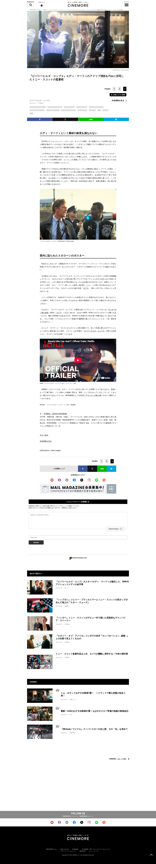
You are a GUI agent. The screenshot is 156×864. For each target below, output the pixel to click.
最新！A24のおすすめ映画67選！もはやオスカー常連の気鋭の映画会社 (95, 711)
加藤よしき (73, 699)
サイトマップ (93, 851)
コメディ (105, 110)
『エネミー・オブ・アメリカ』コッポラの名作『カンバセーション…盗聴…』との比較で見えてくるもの (92, 637)
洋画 (31, 113)
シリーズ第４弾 (95, 395)
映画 (45, 9)
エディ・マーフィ (82, 107)
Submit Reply (113, 529)
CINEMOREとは (51, 849)
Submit (36, 542)
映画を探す (30, 3)
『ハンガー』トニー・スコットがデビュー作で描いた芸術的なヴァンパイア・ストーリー (91, 619)
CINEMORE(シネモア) (35, 9)
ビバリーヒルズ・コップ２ (56, 9)
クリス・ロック (82, 110)
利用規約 (31, 506)
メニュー (126, 3)
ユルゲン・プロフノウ (52, 110)
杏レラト (67, 588)
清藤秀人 (67, 606)
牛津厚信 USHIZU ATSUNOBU (55, 414)
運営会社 (83, 851)
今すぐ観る (44, 435)
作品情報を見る (118, 100)
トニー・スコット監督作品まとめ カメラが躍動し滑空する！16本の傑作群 (92, 653)
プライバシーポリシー (68, 851)
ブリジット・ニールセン (96, 107)
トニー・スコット (69, 107)
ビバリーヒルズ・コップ (55, 107)
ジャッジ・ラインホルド (37, 110)
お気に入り (41, 4)
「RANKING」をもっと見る (117, 759)
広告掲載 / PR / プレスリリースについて (96, 849)
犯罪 (99, 110)
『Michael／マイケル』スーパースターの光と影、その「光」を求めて (94, 729)
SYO (71, 714)
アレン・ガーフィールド (69, 110)
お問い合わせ (64, 849)
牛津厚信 (40, 103)
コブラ (85, 288)
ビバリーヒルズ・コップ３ (94, 331)
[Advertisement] (78, 751)
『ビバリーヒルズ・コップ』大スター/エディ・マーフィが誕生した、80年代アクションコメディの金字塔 (92, 583)
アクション (92, 110)
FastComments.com (79, 558)
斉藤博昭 (72, 733)
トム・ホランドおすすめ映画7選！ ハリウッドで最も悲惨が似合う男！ (93, 694)
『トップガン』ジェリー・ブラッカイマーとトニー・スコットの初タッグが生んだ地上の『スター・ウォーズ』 (92, 601)
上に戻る (151, 855)
